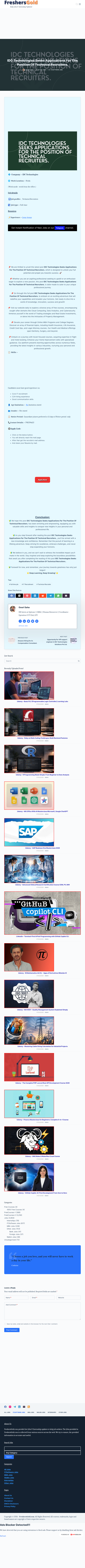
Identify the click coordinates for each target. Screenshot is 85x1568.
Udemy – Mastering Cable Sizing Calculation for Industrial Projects (43, 1046)
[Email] (66, 595)
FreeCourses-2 (10, 1215)
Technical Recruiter (44, 584)
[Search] (77, 4)
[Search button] (79, 661)
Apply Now (42, 480)
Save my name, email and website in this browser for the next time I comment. (32, 1324)
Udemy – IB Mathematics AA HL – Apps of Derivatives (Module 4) (42, 973)
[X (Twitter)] (20, 595)
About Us (8, 1495)
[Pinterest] (27, 595)
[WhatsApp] (58, 595)
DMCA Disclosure (11, 1504)
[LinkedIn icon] (24, 621)
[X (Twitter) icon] (28, 621)
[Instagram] (10, 1407)
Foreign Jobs (14, 1234)
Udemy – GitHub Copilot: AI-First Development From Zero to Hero (42, 1193)
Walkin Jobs (11, 1237)
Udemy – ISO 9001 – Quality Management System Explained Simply (42, 1010)
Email (34, 1298)
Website (61, 1298)
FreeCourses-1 (10, 1212)
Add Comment (11, 1305)
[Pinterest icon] (36, 621)
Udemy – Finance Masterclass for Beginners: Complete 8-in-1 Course (42, 1120)
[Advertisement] (42, 23)
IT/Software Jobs (57, 70)
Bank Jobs (13, 1232)
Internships (11, 1221)
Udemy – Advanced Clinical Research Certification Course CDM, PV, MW (42, 885)
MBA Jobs (11, 1226)
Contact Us (8, 1498)
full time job (13, 584)
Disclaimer (8, 1501)
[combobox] (40, 661)
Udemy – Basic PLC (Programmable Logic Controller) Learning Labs (42, 701)
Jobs (6, 1218)
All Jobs (7, 1412)
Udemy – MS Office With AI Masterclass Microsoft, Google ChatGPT (42, 811)
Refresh (3, 1536)
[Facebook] (12, 595)
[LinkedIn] (35, 595)
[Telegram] (51, 595)
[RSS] (29, 1407)
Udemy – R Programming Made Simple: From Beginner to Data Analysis (42, 775)
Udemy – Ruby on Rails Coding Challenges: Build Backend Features (42, 738)
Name (8, 1298)
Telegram (60, 228)
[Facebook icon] (20, 621)
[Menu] (80, 4)
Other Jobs (11, 1229)
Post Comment (11, 1330)
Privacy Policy (9, 1506)
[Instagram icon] (32, 621)
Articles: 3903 (23, 626)
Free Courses (9, 1207)
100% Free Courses (14, 1210)
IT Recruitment (27, 584)
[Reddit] (43, 595)
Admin (47, 704)
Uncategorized (10, 1240)
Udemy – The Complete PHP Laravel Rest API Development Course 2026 (42, 1083)
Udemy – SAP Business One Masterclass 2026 (42, 848)
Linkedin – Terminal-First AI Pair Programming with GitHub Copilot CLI (42, 936)
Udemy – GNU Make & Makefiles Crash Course (42, 1156)
